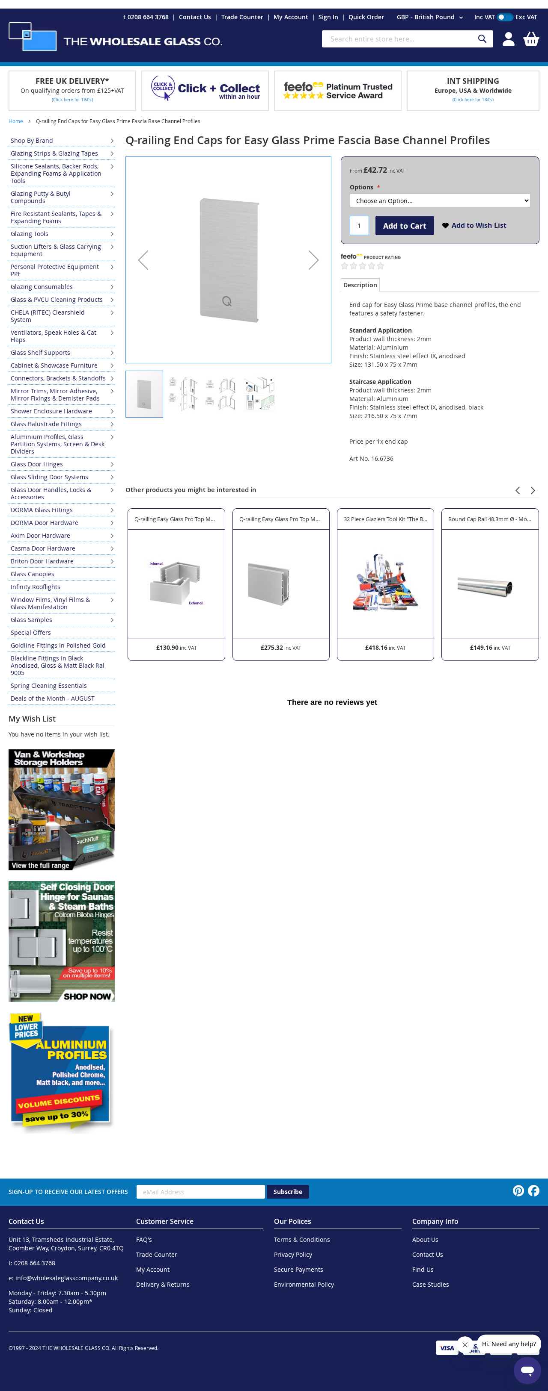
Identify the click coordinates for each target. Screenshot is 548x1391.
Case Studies (430, 1284)
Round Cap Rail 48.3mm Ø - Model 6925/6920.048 (490, 519)
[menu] (62, 419)
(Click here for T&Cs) (72, 100)
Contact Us (195, 17)
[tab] (360, 285)
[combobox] (407, 38)
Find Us (423, 1269)
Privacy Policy (293, 1254)
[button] (431, 17)
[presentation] (517, 489)
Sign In (328, 17)
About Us (425, 1239)
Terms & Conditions (302, 1239)
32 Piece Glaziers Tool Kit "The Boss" (385, 519)
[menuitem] (62, 140)
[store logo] (116, 36)
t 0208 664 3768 (146, 17)
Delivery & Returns (163, 1284)
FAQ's (144, 1239)
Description (360, 285)
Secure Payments (298, 1269)
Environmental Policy (304, 1284)
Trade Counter (242, 17)
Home (16, 121)
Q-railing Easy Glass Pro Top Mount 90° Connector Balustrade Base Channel (176, 519)
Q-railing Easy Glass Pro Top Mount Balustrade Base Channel (281, 519)
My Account (291, 17)
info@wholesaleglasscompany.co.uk (66, 1278)
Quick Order (366, 17)
